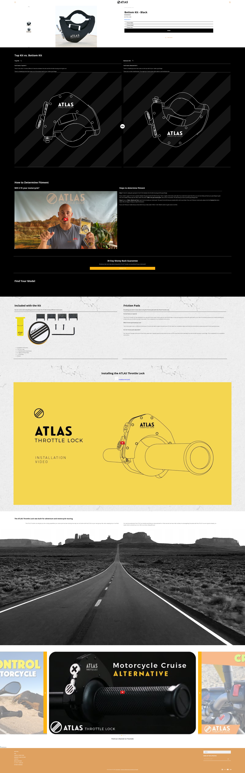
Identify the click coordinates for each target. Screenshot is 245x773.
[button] (127, 15)
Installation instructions (124, 379)
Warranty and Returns (20, 757)
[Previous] (45, 693)
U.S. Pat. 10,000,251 (18, 762)
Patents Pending (18, 764)
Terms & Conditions (19, 755)
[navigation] (15, 2)
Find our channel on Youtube (122, 739)
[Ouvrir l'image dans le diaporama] (28, 23)
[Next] (199, 693)
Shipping (16, 751)
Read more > (127, 19)
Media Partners (18, 761)
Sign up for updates (210, 756)
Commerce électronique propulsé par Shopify (129, 769)
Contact (16, 759)
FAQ (15, 753)
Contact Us (122, 268)
